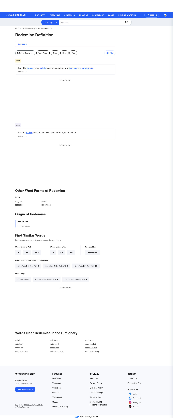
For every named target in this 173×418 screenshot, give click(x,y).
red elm (18, 340)
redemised (54, 347)
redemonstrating (92, 351)
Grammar (56, 392)
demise (29, 132)
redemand (54, 344)
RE (27, 252)
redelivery (19, 344)
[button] (151, 15)
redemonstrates (56, 351)
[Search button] (127, 22)
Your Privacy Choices (89, 416)
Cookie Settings (96, 392)
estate (43, 67)
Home (17, 28)
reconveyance (86, 67)
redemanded (90, 344)
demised (73, 67)
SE (61, 252)
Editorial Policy (96, 387)
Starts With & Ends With (28, 266)
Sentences (56, 387)
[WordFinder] (165, 15)
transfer (30, 67)
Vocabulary (57, 397)
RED (37, 252)
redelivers (89, 340)
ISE (71, 252)
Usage (55, 402)
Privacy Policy (96, 383)
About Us (94, 378)
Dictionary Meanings (28, 28)
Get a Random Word (25, 389)
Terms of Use (95, 397)
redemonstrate (91, 347)
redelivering (55, 340)
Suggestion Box (134, 383)
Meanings (22, 44)
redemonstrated (21, 351)
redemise (93, 252)
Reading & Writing (60, 406)
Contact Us (132, 378)
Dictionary (48, 22)
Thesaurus (56, 383)
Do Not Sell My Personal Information (98, 403)
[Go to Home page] (16, 15)
